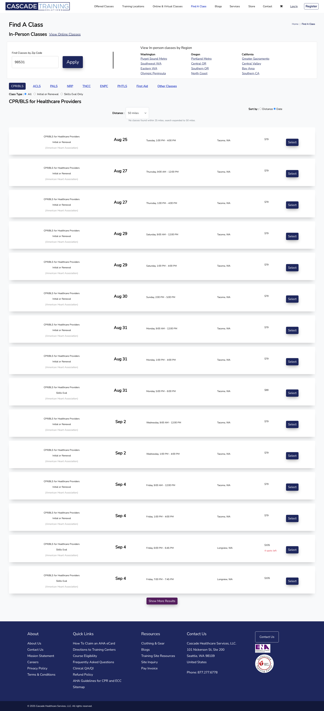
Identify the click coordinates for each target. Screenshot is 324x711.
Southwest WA (151, 64)
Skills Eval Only (73, 94)
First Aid (142, 86)
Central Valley (251, 64)
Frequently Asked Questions (93, 662)
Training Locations (133, 6)
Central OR (198, 64)
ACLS (37, 86)
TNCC (87, 86)
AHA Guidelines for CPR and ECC (97, 681)
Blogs (218, 6)
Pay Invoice (149, 668)
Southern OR (200, 68)
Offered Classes (104, 6)
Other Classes (167, 86)
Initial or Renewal (48, 94)
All (20, 94)
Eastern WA (149, 68)
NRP (70, 86)
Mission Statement (40, 656)
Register (311, 6)
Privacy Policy (37, 668)
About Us (34, 643)
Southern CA (250, 73)
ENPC (104, 86)
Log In (294, 6)
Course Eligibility (85, 656)
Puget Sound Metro (154, 59)
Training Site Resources (158, 656)
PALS (54, 86)
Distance (267, 109)
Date (279, 109)
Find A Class (198, 6)
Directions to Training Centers (94, 649)
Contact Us (35, 649)
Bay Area (248, 68)
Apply (72, 62)
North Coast (199, 73)
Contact (267, 6)
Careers (32, 662)
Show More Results (162, 601)
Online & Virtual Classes (168, 6)
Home (295, 24)
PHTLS (122, 86)
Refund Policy (83, 674)
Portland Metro (201, 59)
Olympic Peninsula (153, 73)
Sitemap (79, 687)
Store (251, 6)
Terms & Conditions (41, 674)
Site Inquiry (149, 662)
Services (235, 6)
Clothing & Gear (153, 643)
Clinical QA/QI (83, 668)
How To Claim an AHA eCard (94, 643)
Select (292, 142)
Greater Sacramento (255, 59)
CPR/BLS (17, 86)
